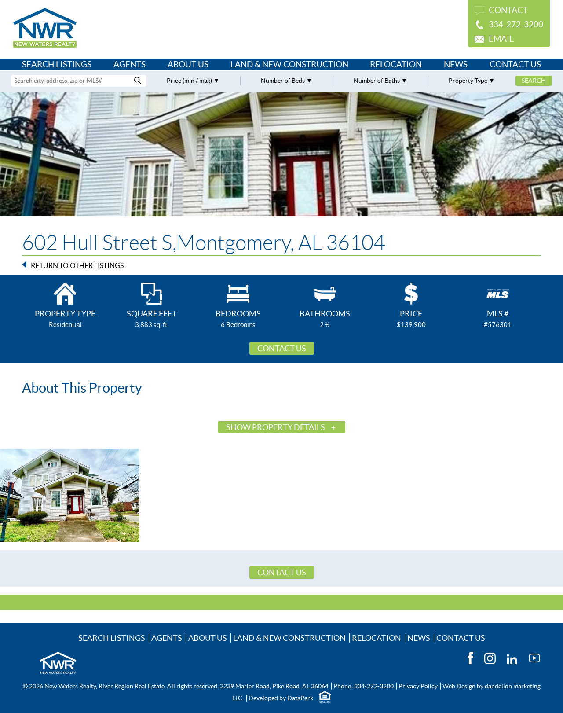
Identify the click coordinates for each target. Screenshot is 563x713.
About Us (188, 64)
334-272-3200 (516, 24)
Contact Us (515, 64)
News (456, 64)
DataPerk (300, 698)
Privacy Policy (418, 686)
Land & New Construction (289, 64)
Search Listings (56, 64)
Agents (129, 64)
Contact (508, 10)
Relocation (396, 64)
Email (501, 39)
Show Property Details (275, 427)
